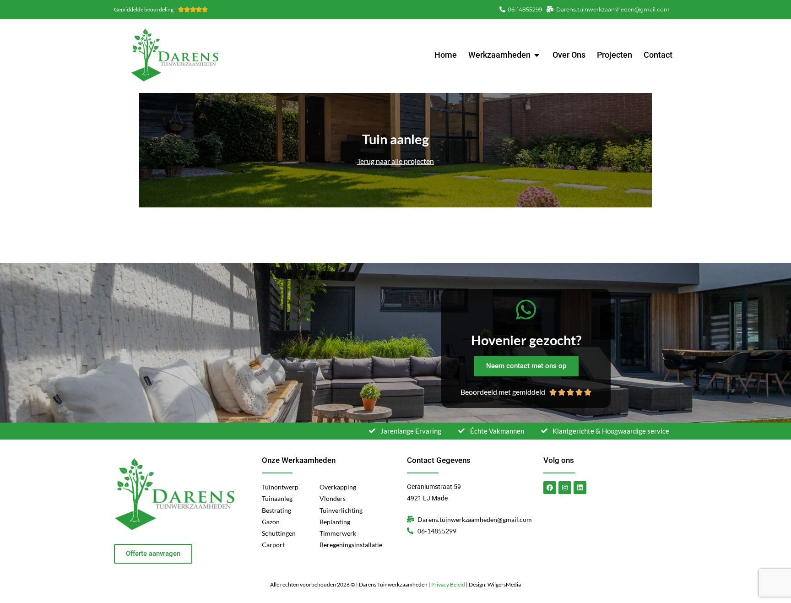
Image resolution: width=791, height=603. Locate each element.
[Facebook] (549, 487)
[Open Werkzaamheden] (537, 55)
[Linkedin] (580, 487)
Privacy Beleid (448, 584)
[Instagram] (564, 487)
